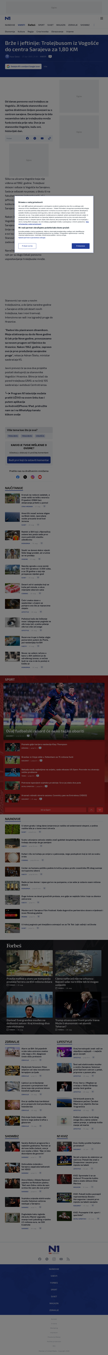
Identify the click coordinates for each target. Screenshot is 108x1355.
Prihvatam (80, 246)
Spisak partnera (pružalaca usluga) (31, 238)
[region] (54, 224)
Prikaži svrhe (27, 246)
